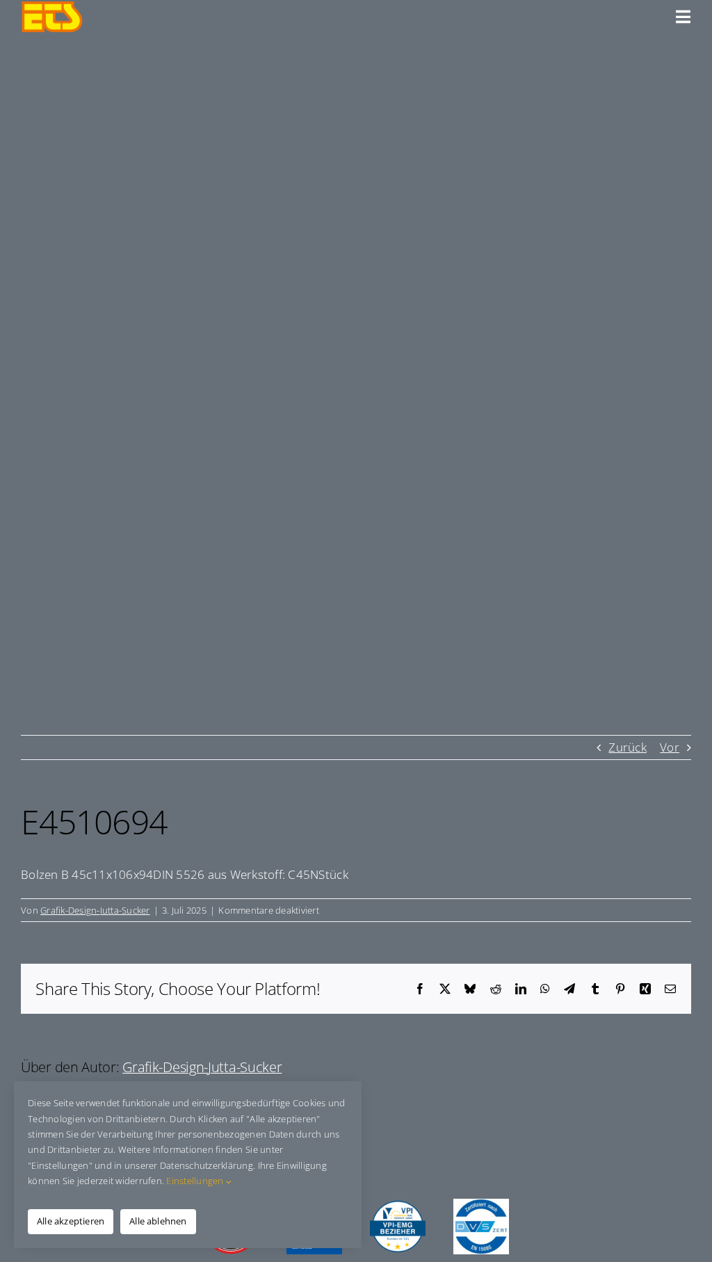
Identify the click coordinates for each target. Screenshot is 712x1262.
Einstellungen (196, 1180)
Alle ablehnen (158, 1221)
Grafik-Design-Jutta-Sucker (95, 910)
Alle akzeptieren (70, 1221)
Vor (669, 747)
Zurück (627, 747)
